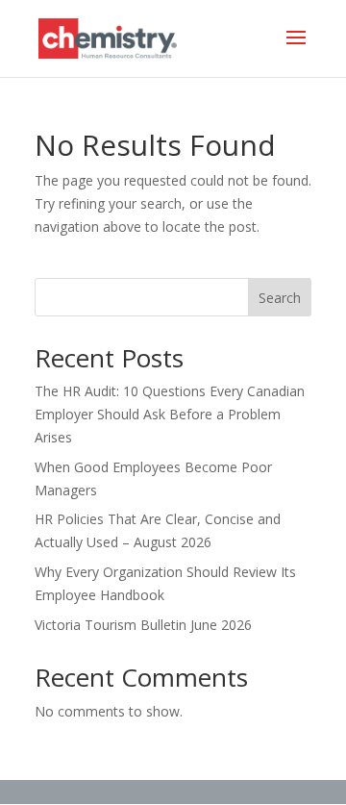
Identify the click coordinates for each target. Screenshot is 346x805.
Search (280, 298)
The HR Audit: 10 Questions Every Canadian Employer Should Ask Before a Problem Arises (170, 414)
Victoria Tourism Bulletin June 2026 (143, 625)
